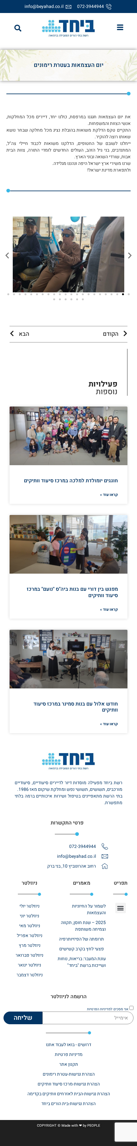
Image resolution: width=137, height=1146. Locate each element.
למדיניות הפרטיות (99, 1009)
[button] (17, 28)
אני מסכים (107, 1009)
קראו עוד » (109, 495)
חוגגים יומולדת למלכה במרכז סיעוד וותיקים (71, 481)
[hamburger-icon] (120, 28)
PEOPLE (93, 1125)
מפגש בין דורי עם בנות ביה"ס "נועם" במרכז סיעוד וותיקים (72, 592)
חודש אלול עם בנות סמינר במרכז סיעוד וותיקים (75, 707)
